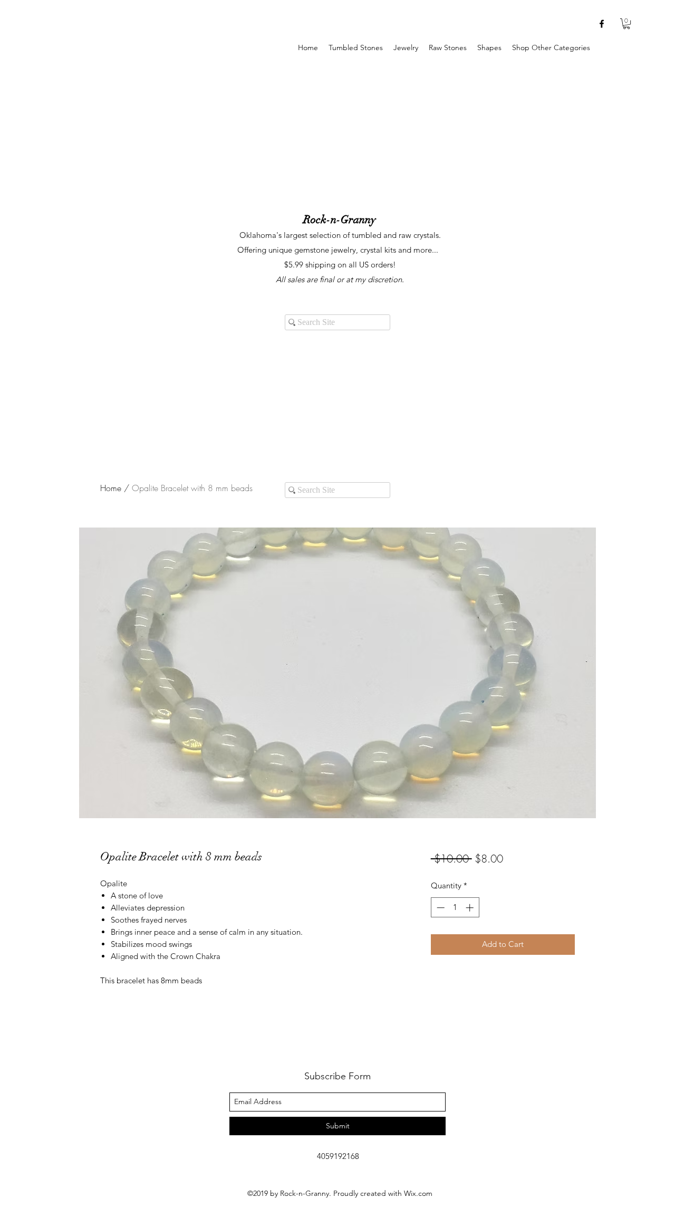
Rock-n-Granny (339, 219)
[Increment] (471, 907)
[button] (405, 48)
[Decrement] (439, 907)
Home (110, 488)
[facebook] (601, 23)
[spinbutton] (455, 907)
